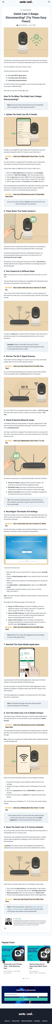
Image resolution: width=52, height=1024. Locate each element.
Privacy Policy (16, 1021)
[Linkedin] (5, 928)
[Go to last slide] (4, 961)
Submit (26, 999)
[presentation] (13, 953)
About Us (7, 1021)
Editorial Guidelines (26, 1021)
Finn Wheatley (23, 25)
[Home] (21, 10)
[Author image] (17, 25)
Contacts (44, 1021)
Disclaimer (37, 1021)
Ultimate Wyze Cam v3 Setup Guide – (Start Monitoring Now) (13, 966)
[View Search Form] (49, 2)
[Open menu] (3, 1)
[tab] (23, 978)
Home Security (7, 973)
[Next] (48, 961)
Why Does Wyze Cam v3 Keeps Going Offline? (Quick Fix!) (38, 966)
